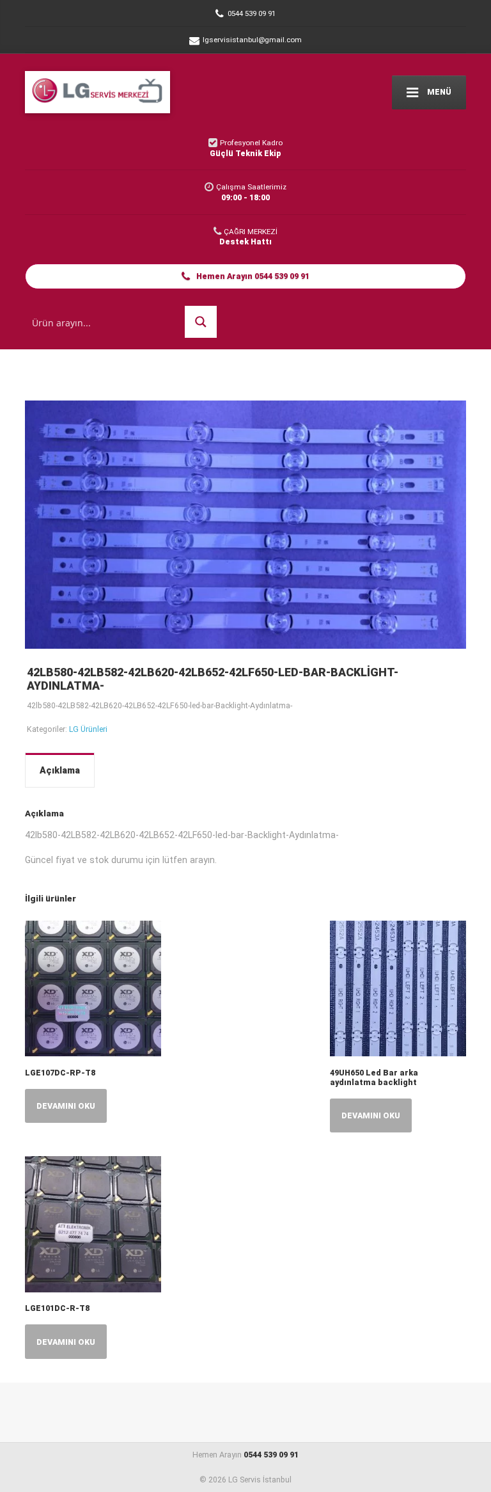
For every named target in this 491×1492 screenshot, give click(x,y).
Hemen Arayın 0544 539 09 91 (251, 276)
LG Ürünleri (88, 729)
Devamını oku (65, 1106)
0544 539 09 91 (271, 1454)
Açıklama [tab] (60, 770)
